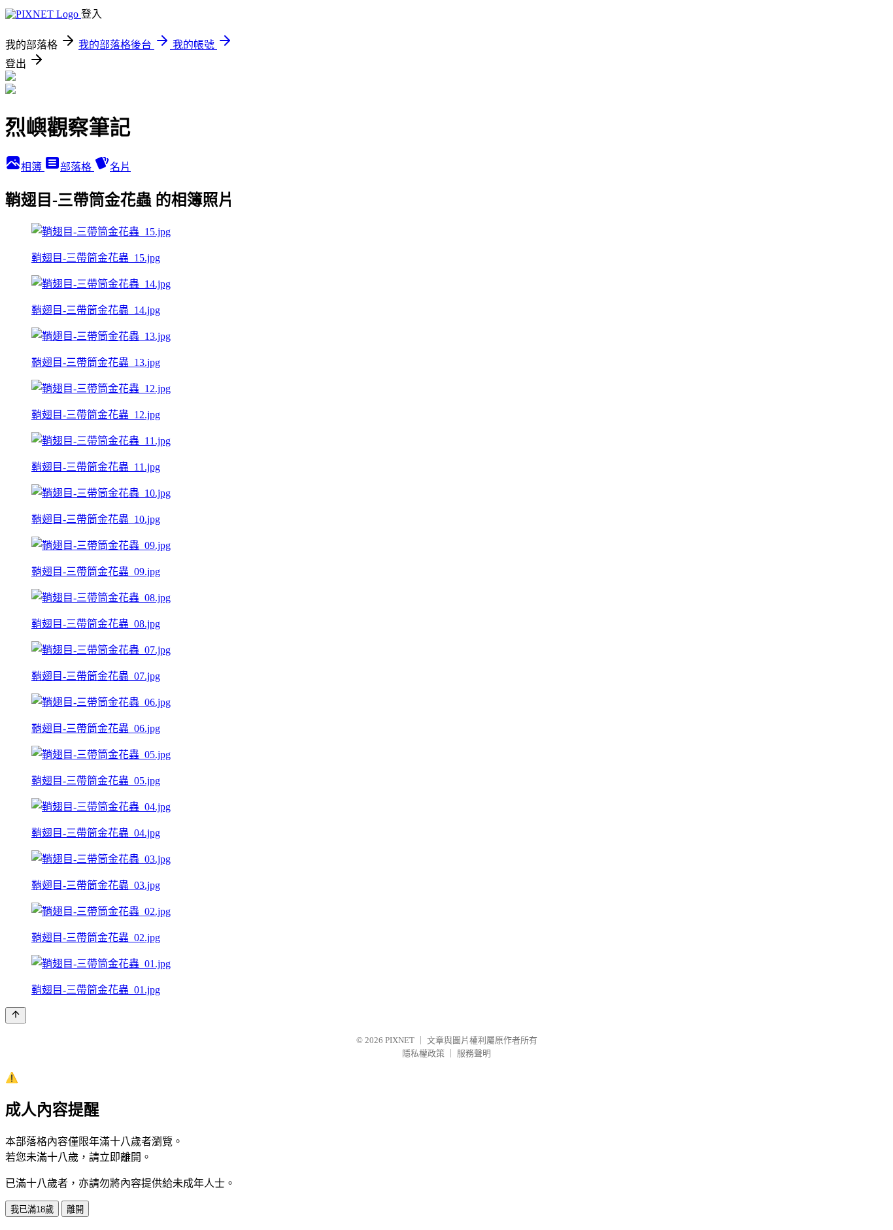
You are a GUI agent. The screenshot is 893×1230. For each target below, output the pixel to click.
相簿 (32, 167)
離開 (75, 1209)
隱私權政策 (423, 1053)
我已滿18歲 (32, 1209)
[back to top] (15, 1015)
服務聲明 (474, 1053)
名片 (120, 167)
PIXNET (399, 1040)
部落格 (77, 167)
